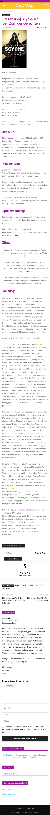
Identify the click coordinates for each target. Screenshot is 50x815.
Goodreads (16, 755)
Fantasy (24, 585)
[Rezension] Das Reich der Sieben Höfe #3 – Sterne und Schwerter (13, 600)
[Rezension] (11, 11)
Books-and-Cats (8, 789)
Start (3, 11)
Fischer (31, 585)
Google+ (17, 757)
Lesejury (33, 757)
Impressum (19, 808)
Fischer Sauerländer (21, 124)
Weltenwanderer (9, 794)
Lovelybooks (34, 755)
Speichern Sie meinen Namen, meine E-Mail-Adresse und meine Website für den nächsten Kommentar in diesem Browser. (24, 729)
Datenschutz (30, 808)
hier (16, 235)
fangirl (17, 585)
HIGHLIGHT (39, 585)
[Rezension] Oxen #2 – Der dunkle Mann (37, 599)
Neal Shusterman (9, 138)
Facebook (43, 755)
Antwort (4, 673)
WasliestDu (7, 755)
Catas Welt (7, 618)
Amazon (25, 755)
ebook (4, 115)
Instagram (25, 757)
